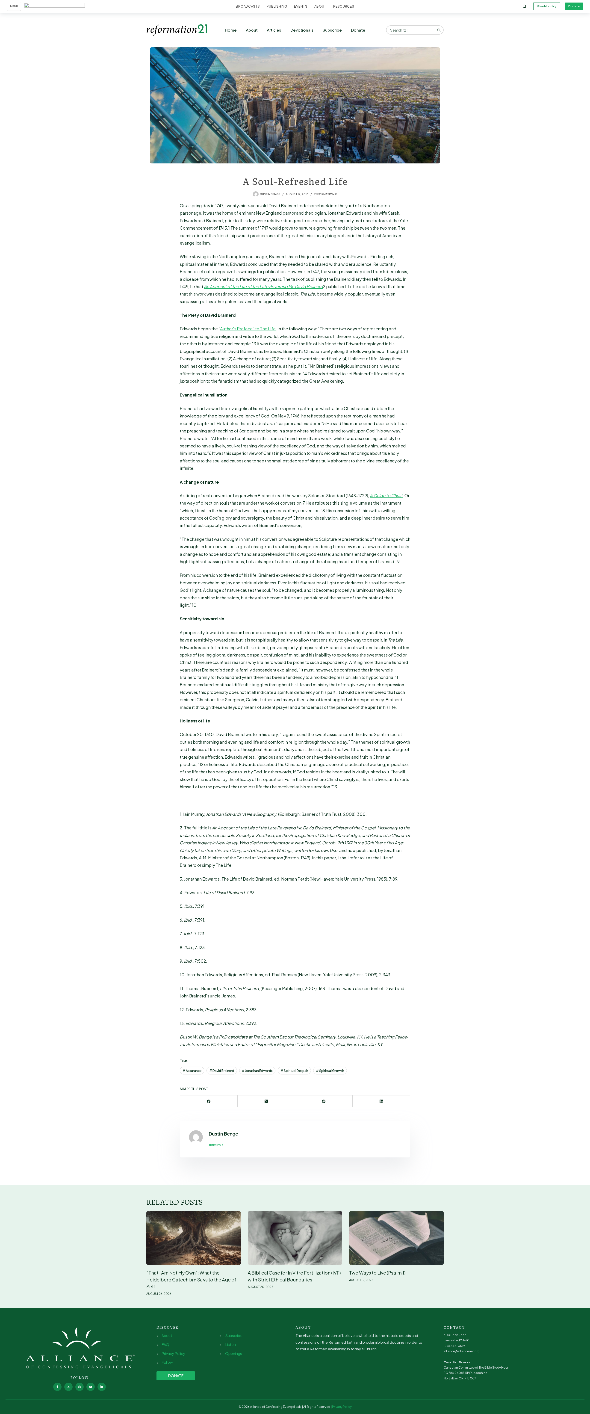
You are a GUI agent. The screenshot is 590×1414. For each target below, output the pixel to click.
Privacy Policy (173, 1353)
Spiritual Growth (330, 1070)
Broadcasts (248, 6)
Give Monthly (546, 6)
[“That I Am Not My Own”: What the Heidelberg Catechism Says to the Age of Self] (193, 1238)
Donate (574, 6)
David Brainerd (221, 1070)
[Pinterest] (324, 1101)
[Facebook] (209, 1101)
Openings (233, 1353)
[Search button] (439, 30)
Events (300, 6)
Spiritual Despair (294, 1070)
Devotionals (301, 30)
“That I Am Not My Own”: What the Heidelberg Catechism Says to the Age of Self (191, 1279)
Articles (274, 30)
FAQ (165, 1344)
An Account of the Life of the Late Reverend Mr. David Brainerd (263, 286)
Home (231, 30)
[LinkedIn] (381, 1101)
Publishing (277, 6)
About (320, 6)
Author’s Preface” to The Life (248, 328)
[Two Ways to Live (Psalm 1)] (396, 1238)
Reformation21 (325, 194)
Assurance (192, 1070)
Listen (230, 1344)
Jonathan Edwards (257, 1070)
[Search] (524, 6)
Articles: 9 (216, 1145)
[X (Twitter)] (266, 1101)
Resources (343, 6)
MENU (14, 6)
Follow (167, 1362)
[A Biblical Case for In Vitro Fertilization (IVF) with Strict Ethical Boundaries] (295, 1238)
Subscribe (332, 30)
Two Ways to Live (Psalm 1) (377, 1272)
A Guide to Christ (386, 495)
